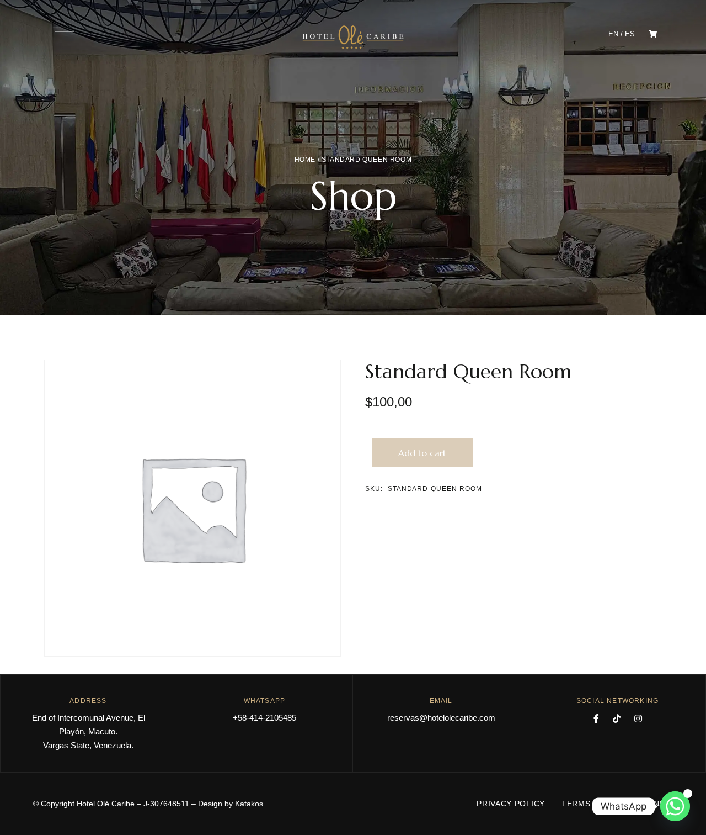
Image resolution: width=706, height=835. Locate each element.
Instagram (638, 718)
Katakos (249, 803)
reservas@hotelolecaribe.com (441, 717)
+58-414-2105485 (264, 717)
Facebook (596, 718)
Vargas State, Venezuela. (88, 745)
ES (630, 34)
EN (613, 34)
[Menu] (64, 31)
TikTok (617, 718)
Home (305, 159)
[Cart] (653, 34)
